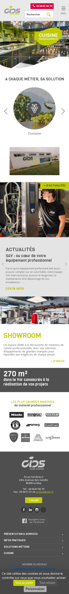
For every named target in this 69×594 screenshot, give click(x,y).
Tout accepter (24, 582)
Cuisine (9, 553)
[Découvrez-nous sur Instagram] (37, 510)
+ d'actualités (55, 185)
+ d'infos (58, 361)
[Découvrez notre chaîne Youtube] (43, 510)
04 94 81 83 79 (44, 5)
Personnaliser (35, 589)
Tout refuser (47, 582)
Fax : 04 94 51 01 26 (24, 492)
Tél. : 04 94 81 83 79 (33, 489)
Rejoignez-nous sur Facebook (36, 521)
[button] (6, 111)
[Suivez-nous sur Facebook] (24, 510)
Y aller (33, 500)
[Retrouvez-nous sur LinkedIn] (30, 510)
